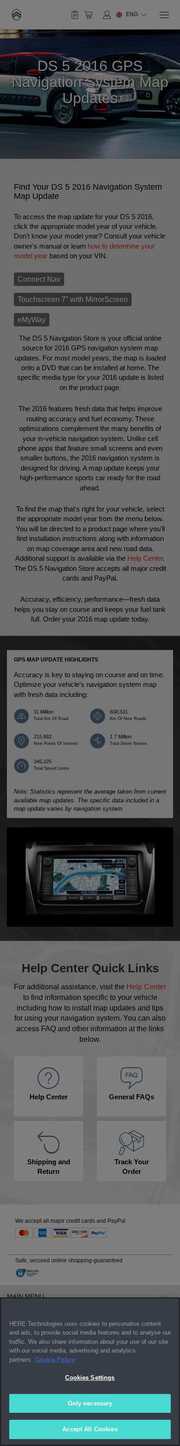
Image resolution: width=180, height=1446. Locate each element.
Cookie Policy (55, 1359)
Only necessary (90, 1403)
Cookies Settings (89, 1377)
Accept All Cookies (89, 1429)
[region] (90, 1371)
